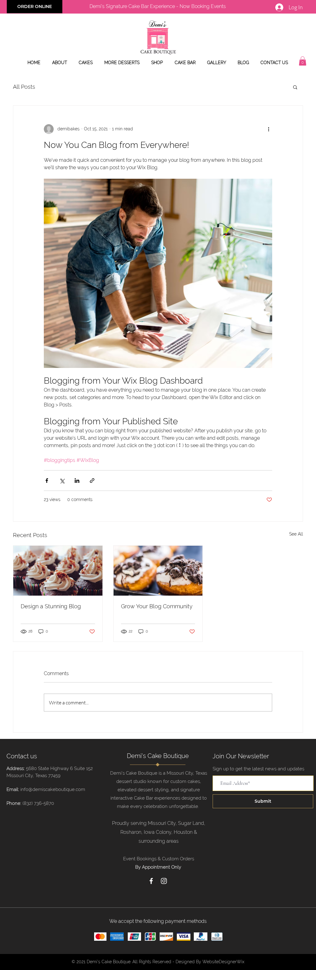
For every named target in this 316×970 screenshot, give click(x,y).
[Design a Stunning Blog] (57, 571)
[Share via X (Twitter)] (62, 480)
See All (296, 534)
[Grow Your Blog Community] (158, 571)
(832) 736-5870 (38, 803)
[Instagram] (164, 881)
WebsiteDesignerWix (223, 961)
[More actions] (268, 129)
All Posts (24, 87)
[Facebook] (151, 881)
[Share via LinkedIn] (77, 480)
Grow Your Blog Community (157, 606)
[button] (302, 61)
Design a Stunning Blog (51, 606)
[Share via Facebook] (47, 480)
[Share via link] (92, 480)
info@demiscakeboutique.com (52, 789)
